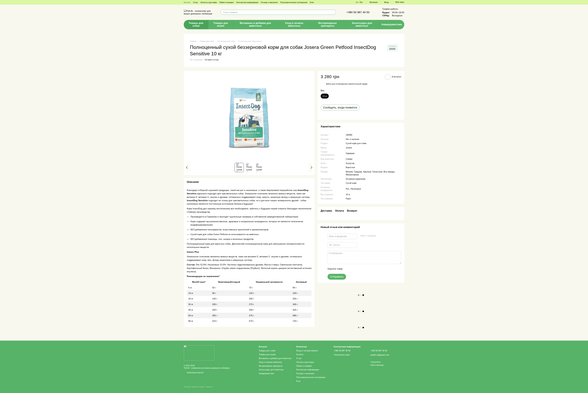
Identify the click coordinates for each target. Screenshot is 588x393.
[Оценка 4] (362, 269)
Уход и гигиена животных (294, 24)
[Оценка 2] (352, 269)
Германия (350, 153)
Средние (358, 172)
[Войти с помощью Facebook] (379, 236)
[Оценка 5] (367, 269)
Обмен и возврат (226, 2)
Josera (349, 147)
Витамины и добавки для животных (255, 24)
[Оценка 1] (347, 269)
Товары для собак (196, 24)
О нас (195, 2)
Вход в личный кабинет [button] (307, 350)
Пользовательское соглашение (293, 2)
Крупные (367, 172)
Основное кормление (355, 179)
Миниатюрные (352, 174)
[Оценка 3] (357, 269)
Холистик (350, 163)
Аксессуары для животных (362, 24)
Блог (312, 2)
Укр (357, 2)
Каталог (187, 2)
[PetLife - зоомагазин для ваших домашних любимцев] (199, 353)
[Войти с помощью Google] (384, 236)
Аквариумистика (391, 24)
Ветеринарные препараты (327, 24)
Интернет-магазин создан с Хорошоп (198, 387)
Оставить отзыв (212, 60)
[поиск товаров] (333, 12)
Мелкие (349, 172)
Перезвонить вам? (342, 355)
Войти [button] (329, 84)
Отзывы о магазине (269, 2)
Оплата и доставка (208, 2)
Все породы (389, 172)
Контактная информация (247, 2)
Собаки (349, 159)
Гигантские (377, 172)
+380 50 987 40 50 (357, 12)
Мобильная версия (195, 373)
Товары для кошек (220, 24)
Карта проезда (377, 365)
